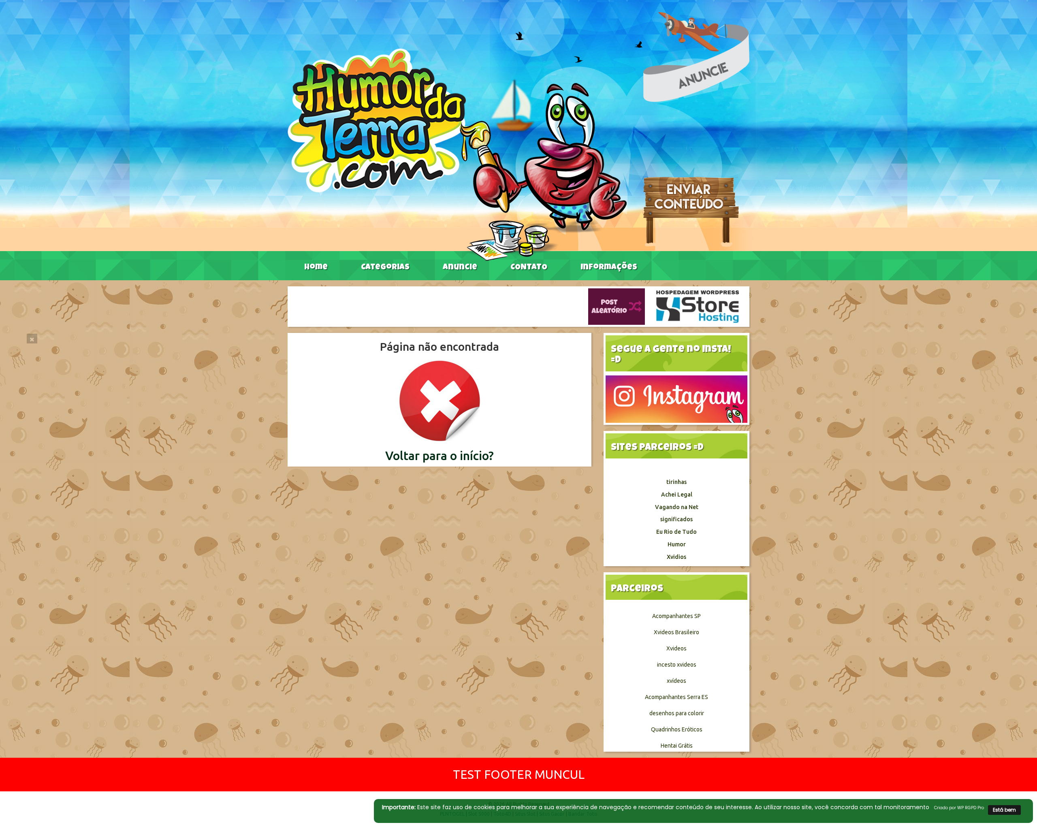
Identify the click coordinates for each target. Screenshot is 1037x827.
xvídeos (676, 681)
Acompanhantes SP (676, 616)
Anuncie (460, 268)
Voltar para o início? (439, 456)
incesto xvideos (676, 664)
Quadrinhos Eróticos (676, 729)
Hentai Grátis (677, 745)
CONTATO (528, 268)
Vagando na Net (676, 507)
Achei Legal (676, 494)
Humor (677, 544)
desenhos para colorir (676, 713)
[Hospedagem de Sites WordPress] (697, 306)
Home (316, 268)
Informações (608, 268)
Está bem (1004, 809)
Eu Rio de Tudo (676, 532)
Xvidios (676, 557)
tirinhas (676, 482)
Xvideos (676, 648)
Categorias (385, 268)
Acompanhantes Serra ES (676, 697)
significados (676, 519)
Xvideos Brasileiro (676, 632)
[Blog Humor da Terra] (457, 154)
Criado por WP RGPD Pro (959, 808)
